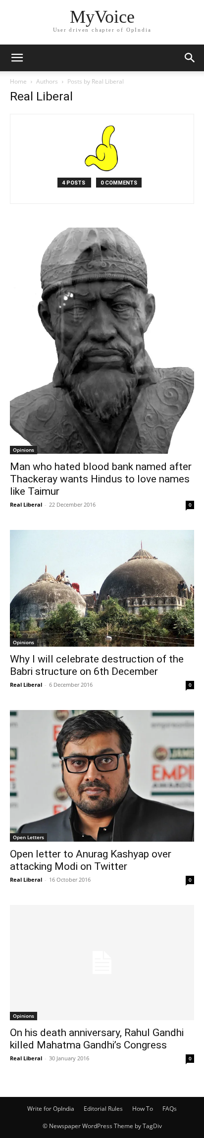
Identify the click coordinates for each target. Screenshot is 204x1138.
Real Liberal (26, 504)
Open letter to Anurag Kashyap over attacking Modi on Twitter (90, 860)
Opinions (23, 449)
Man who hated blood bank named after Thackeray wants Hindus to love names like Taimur (101, 479)
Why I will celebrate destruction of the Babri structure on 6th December (97, 665)
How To (142, 1108)
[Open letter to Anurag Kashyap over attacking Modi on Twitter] (102, 776)
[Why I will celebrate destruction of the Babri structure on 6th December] (102, 588)
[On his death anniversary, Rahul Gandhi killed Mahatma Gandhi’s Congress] (102, 962)
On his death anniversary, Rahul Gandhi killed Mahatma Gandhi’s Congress (97, 1039)
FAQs (169, 1108)
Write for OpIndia (50, 1108)
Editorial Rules (103, 1108)
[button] (17, 58)
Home (18, 81)
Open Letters (28, 837)
